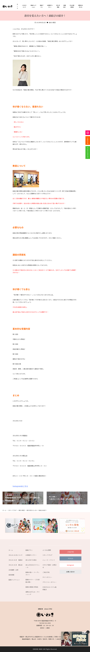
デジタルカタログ (88, 152)
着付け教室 (52, 22)
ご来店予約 (88, 140)
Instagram (87, 132)
